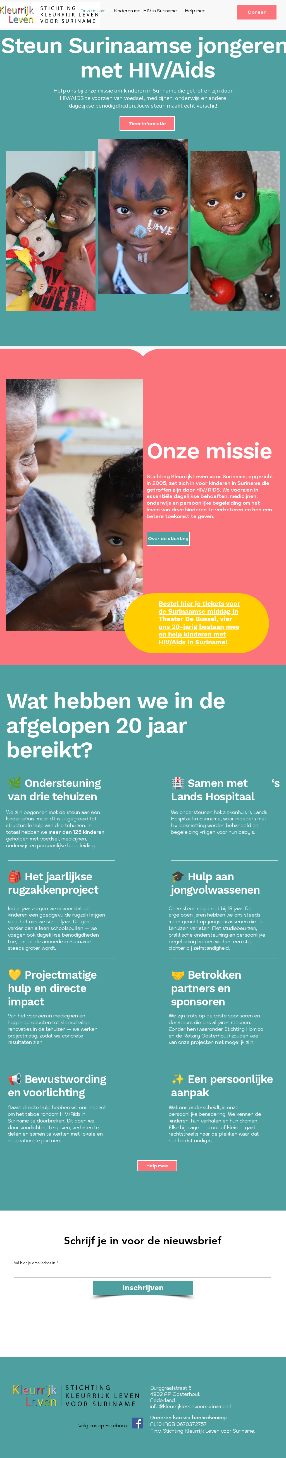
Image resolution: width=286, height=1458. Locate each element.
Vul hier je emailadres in (34, 1263)
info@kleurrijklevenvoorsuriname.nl (190, 1406)
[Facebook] (137, 1423)
